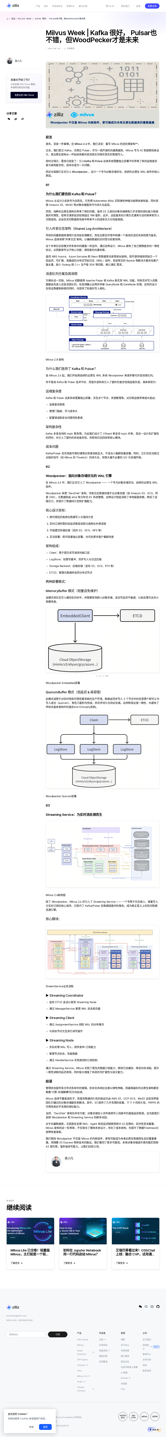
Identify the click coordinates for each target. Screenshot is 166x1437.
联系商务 (147, 1370)
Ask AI (155, 1429)
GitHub (124, 1378)
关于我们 (147, 1339)
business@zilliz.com (16, 1315)
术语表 (124, 1383)
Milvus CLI (82, 1376)
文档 (101, 1339)
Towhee (81, 1365)
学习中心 (125, 1345)
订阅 (58, 1334)
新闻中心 (147, 1354)
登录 (138, 6)
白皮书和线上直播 (129, 1367)
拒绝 (31, 1426)
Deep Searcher (81, 1352)
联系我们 (125, 6)
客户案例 (125, 1356)
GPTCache (82, 1359)
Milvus (80, 1345)
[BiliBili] (152, 1306)
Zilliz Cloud (82, 1339)
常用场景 (125, 1350)
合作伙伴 (147, 1359)
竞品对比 (125, 1361)
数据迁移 (103, 1356)
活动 (145, 1365)
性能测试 (103, 1350)
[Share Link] (22, 118)
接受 (45, 1426)
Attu (79, 1370)
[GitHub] (158, 1306)
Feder (80, 1381)
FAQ (123, 1389)
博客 (13, 18)
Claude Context (81, 1389)
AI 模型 (124, 1372)
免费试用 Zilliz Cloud (24, 95)
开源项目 (103, 1345)
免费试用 (152, 6)
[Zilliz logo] (12, 6)
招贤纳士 (146, 1347)
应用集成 (103, 1361)
